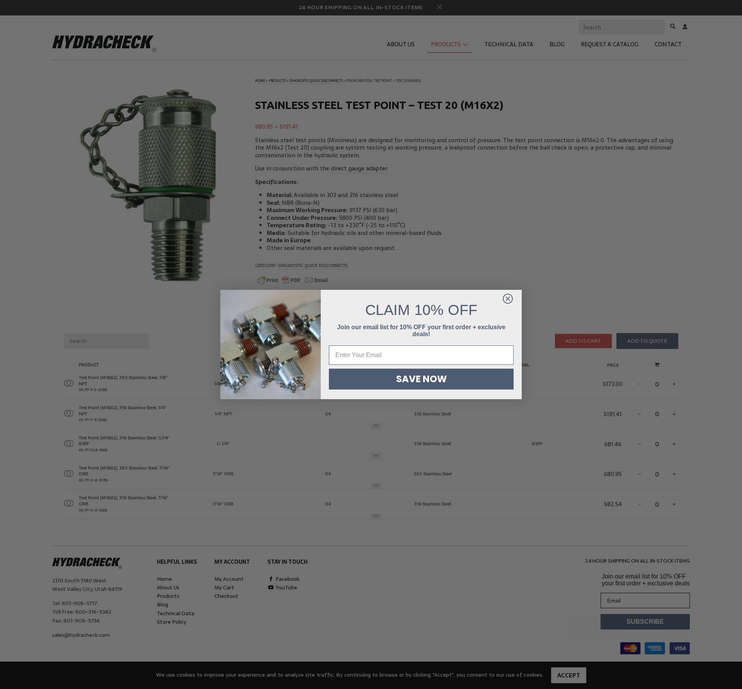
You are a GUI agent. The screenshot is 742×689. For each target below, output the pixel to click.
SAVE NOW (421, 379)
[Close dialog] (507, 298)
